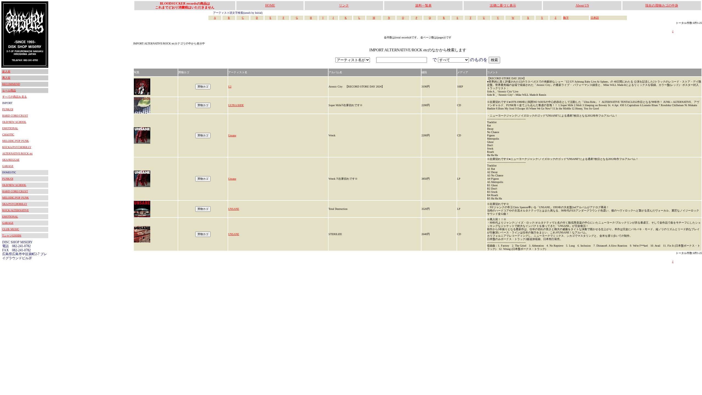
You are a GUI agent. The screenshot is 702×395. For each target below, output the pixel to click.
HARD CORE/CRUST (15, 115)
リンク (344, 5)
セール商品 (9, 90)
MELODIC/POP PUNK (15, 140)
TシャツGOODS (11, 235)
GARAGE (7, 166)
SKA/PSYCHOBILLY (14, 203)
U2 (229, 86)
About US (582, 5)
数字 (566, 17)
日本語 (595, 17)
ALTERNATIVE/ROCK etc (17, 153)
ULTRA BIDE (236, 105)
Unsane (232, 135)
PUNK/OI (7, 109)
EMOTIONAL (10, 128)
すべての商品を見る (14, 96)
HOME (270, 5)
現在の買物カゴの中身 (661, 5)
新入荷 (6, 71)
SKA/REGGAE (10, 159)
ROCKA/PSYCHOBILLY (16, 147)
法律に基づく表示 (503, 5)
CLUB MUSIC (10, 229)
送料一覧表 (423, 5)
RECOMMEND (11, 84)
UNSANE (233, 208)
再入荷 (6, 77)
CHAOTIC (8, 134)
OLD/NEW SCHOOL (14, 121)
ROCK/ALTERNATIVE (15, 210)
